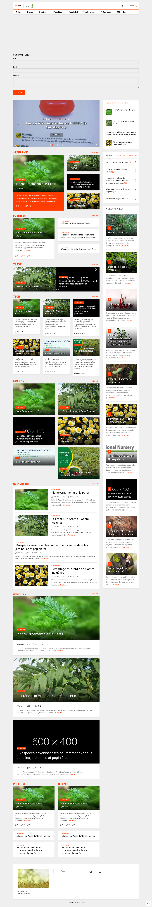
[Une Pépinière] (30, 6)
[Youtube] (100, 871)
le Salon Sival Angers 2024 (56, 353)
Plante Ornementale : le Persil (36, 184)
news (47, 350)
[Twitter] (91, 871)
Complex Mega (88, 12)
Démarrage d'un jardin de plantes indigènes (80, 204)
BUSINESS (19, 215)
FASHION (18, 381)
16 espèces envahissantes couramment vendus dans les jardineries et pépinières (82, 184)
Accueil (63, 871)
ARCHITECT (20, 593)
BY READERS (21, 484)
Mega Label (73, 12)
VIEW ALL (95, 152)
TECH (16, 296)
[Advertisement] (76, 32)
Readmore (56, 135)
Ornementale (21, 179)
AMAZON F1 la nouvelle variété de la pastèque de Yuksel (85, 351)
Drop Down (43, 12)
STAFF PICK (20, 152)
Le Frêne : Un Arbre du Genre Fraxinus (82, 166)
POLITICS (19, 784)
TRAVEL (18, 264)
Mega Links (58, 12)
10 (110, 563)
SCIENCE (63, 784)
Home (19, 12)
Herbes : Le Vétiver (118, 232)
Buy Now (122, 12)
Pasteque (78, 345)
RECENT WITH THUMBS (117, 103)
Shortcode (106, 12)
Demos (30, 12)
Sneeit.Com (80, 902)
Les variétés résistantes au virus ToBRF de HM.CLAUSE (56, 125)
